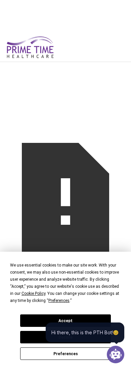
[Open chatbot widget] (115, 354)
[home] (41, 47)
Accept (65, 320)
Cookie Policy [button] (33, 293)
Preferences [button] (59, 300)
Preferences (65, 353)
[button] (113, 47)
